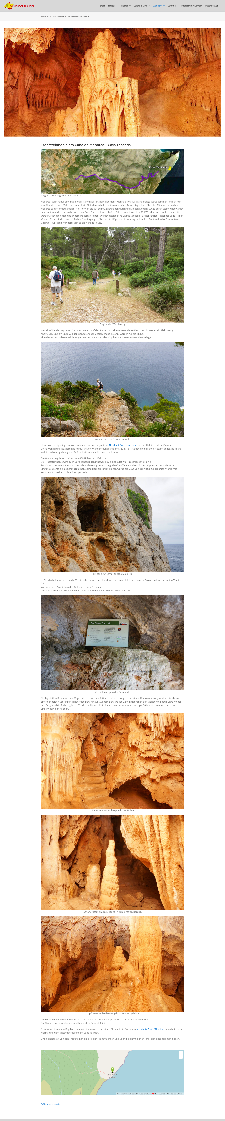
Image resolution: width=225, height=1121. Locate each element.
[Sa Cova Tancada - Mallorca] (112, 82)
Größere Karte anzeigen (51, 1104)
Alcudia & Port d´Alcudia (149, 1029)
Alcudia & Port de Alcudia (122, 445)
